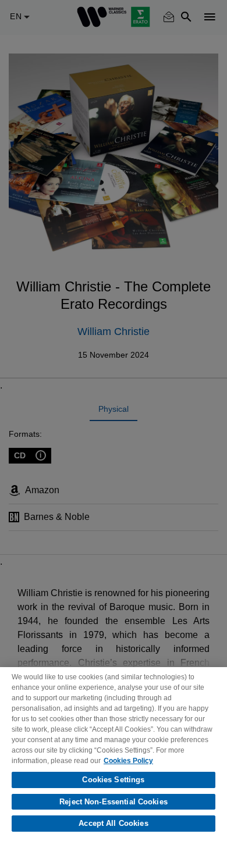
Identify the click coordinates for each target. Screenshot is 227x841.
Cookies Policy (128, 761)
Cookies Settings (113, 779)
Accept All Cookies (113, 823)
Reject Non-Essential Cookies (113, 801)
